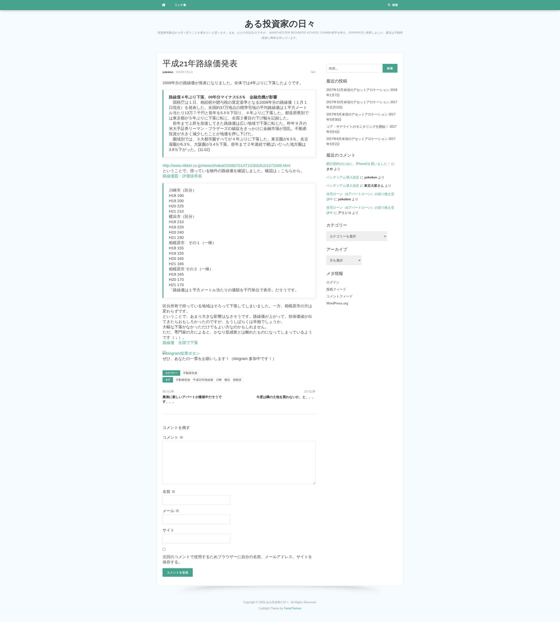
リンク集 (180, 5)
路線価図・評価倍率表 (182, 176)
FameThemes (292, 608)
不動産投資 (190, 373)
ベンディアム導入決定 (342, 177)
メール (171, 511)
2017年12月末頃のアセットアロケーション (357, 90)
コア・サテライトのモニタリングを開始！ (357, 126)
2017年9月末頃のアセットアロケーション (357, 114)
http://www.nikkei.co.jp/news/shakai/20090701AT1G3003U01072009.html (226, 165)
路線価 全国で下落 (180, 343)
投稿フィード (336, 289)
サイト (168, 530)
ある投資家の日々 (280, 23)
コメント (173, 437)
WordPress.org (337, 303)
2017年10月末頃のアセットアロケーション (357, 102)
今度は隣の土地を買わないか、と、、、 (285, 397)
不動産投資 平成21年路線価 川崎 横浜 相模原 (209, 379)
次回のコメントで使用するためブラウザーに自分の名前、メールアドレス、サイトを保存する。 (237, 559)
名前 (169, 491)
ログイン (333, 282)
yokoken (168, 72)
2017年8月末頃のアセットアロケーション (357, 139)
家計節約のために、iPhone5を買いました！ (358, 164)
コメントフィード (339, 296)
